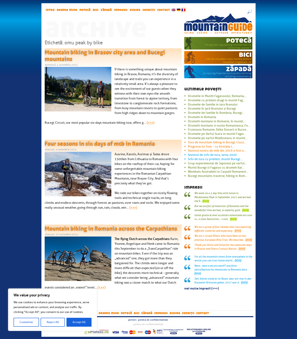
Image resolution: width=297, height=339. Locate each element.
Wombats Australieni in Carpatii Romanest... (218, 172)
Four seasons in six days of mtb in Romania (100, 142)
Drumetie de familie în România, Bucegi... (216, 113)
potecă (85, 10)
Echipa (135, 10)
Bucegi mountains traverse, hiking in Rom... (218, 176)
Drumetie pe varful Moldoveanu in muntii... (218, 138)
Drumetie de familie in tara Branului (212, 104)
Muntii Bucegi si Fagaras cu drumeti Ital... (216, 168)
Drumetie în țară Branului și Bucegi (212, 109)
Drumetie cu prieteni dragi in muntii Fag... (216, 100)
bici (95, 10)
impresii (120, 10)
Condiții (148, 10)
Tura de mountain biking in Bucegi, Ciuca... (217, 142)
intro (50, 10)
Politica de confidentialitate (153, 319)
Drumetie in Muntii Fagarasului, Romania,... (217, 96)
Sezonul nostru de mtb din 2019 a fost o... (217, 151)
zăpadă (106, 10)
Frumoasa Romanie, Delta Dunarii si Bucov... (218, 130)
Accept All (79, 322)
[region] (52, 309)
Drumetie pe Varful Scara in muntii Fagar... (217, 134)
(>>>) (150, 123)
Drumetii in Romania (202, 117)
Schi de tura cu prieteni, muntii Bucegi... (215, 159)
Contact (163, 10)
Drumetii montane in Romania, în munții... (216, 121)
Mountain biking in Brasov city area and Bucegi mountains (105, 55)
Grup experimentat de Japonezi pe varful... (217, 163)
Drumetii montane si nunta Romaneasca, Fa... (219, 126)
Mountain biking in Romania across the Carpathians (111, 227)
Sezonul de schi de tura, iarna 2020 (212, 155)
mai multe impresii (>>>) (201, 288)
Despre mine (67, 10)
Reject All (53, 322)
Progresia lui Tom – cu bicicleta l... (211, 147)
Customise (26, 322)
